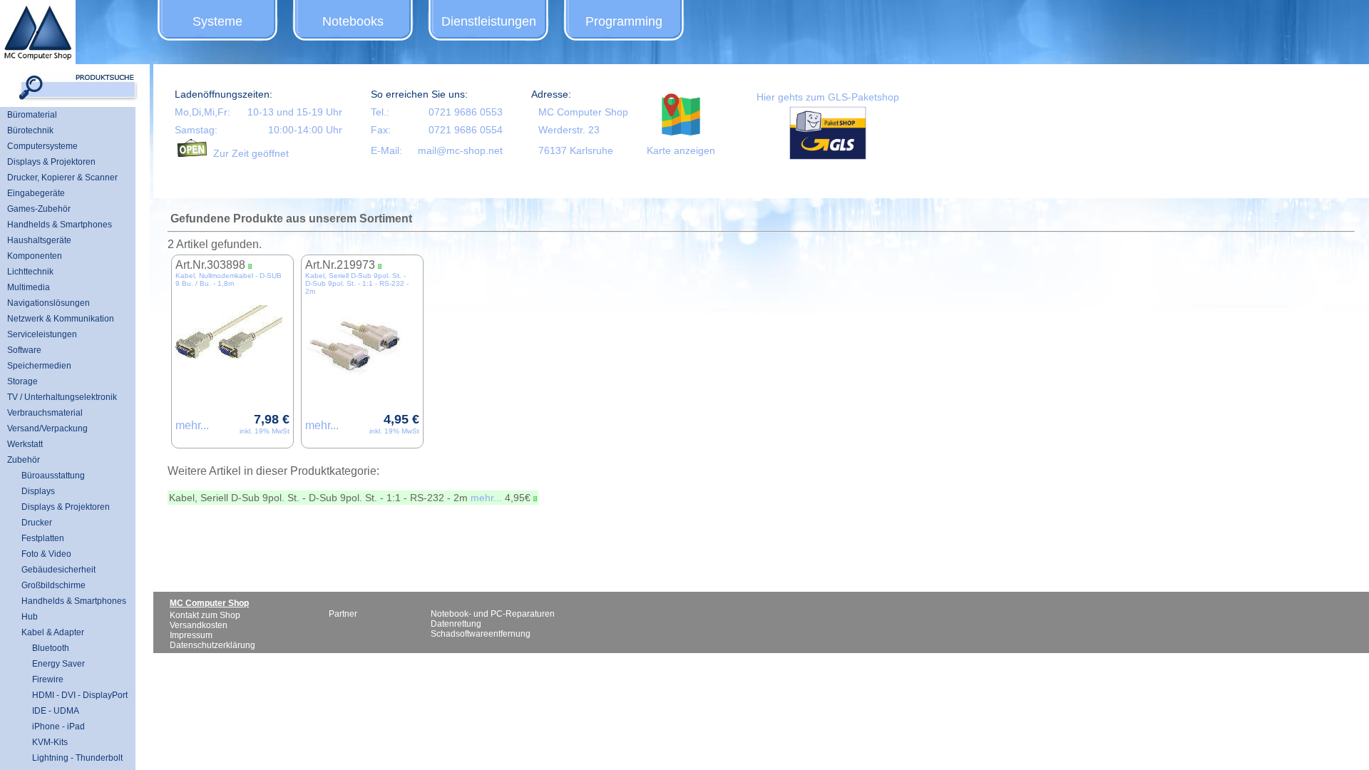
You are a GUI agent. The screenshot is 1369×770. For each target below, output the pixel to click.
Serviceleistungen (42, 334)
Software (24, 350)
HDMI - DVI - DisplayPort (74, 695)
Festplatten (42, 538)
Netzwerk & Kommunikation (60, 319)
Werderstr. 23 (569, 129)
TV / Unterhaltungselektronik (62, 397)
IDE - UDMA (50, 711)
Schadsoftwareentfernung (480, 634)
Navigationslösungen (48, 303)
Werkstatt (25, 444)
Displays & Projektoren (51, 162)
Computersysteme (42, 146)
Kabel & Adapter (52, 632)
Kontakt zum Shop (205, 615)
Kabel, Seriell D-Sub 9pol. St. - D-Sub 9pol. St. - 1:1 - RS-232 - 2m (357, 283)
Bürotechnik (30, 130)
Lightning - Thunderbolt (72, 758)
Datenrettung (456, 624)
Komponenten (34, 256)
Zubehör (23, 460)
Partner (343, 614)
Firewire (42, 679)
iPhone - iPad (53, 727)
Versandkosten (198, 625)
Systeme (217, 21)
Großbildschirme (53, 585)
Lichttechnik (30, 272)
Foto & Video (46, 554)
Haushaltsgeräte (39, 240)
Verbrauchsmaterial (45, 413)
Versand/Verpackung (47, 428)
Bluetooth (45, 648)
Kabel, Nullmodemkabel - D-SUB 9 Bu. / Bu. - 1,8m (228, 279)
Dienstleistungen (488, 21)
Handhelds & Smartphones (59, 225)
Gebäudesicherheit (58, 570)
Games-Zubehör (39, 209)
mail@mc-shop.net (460, 150)
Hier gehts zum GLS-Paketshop (828, 97)
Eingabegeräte (36, 193)
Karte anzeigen (681, 150)
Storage (22, 381)
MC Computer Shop (583, 112)
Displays (38, 491)
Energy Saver (53, 664)
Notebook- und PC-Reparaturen (493, 614)
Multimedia (28, 287)
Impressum (191, 635)
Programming (623, 21)
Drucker (36, 523)
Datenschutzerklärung (212, 645)
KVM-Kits (44, 742)
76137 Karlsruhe (575, 150)
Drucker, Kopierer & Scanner (62, 178)
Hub (29, 617)
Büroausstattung (53, 476)
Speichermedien (39, 366)
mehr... (192, 425)
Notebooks (353, 21)
